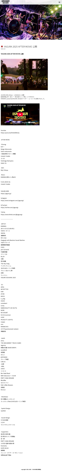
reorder (59, 2)
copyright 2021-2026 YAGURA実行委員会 (31, 469)
